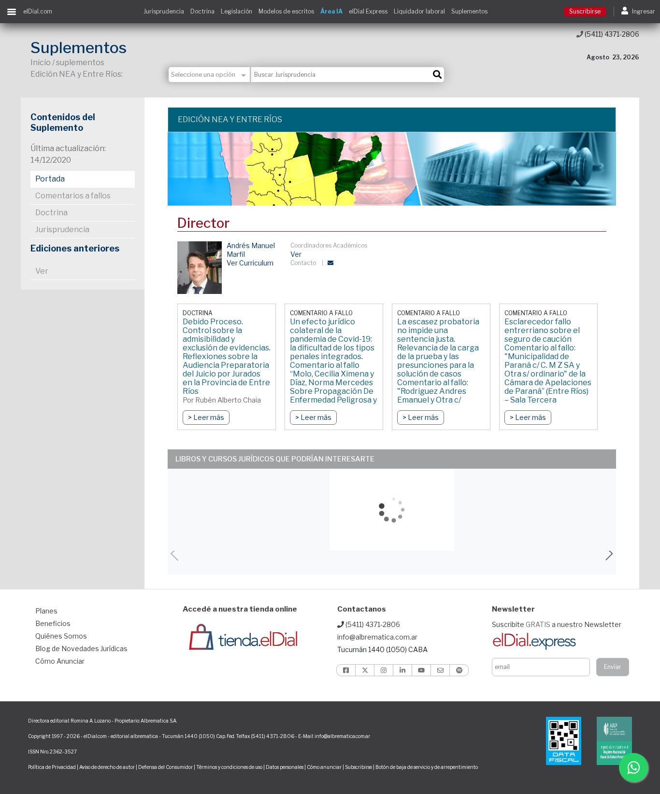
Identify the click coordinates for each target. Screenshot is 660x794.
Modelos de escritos (286, 11)
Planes (46, 611)
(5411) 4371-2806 (611, 34)
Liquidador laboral (419, 11)
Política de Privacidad (52, 767)
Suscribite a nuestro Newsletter (556, 624)
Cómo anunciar (324, 767)
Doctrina (202, 11)
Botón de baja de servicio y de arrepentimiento (426, 767)
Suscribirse (585, 11)
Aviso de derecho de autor (107, 767)
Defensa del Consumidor (165, 767)
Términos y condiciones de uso (229, 767)
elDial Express (368, 11)
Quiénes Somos (61, 636)
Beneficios (53, 623)
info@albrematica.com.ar (377, 637)
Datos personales (284, 767)
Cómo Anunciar (60, 661)
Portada (50, 178)
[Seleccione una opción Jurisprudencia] (210, 74)
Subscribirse (359, 767)
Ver (41, 271)
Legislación (236, 11)
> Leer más (206, 417)
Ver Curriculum (250, 263)
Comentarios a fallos (73, 195)
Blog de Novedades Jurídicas (81, 648)
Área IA (331, 11)
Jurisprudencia (163, 11)
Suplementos (469, 11)
